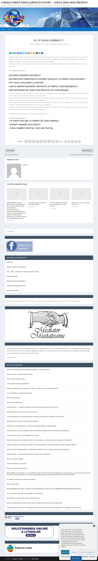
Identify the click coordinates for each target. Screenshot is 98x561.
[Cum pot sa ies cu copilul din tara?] (81, 194)
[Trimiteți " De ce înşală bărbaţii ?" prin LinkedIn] (41, 141)
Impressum (92, 556)
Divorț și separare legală (15, 459)
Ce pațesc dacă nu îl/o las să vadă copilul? (37, 203)
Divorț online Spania (13, 398)
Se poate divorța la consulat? (16, 463)
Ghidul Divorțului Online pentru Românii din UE (22, 412)
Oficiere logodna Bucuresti (25, 75)
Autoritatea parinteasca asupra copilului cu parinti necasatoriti (47, 78)
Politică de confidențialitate (16, 286)
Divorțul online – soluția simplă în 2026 (20, 374)
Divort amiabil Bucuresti (25, 124)
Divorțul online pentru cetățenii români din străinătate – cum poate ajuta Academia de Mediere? (39, 440)
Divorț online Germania (14, 402)
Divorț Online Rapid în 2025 (16, 379)
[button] (94, 526)
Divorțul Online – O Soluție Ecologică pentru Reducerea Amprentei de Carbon (32, 407)
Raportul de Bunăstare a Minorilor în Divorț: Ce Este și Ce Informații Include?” (33, 388)
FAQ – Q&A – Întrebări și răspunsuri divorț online (23, 272)
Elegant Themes (18, 559)
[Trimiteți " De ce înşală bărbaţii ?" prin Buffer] (45, 141)
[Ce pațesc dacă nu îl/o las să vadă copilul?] (38, 194)
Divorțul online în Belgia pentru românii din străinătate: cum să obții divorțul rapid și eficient (38, 449)
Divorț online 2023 (13, 484)
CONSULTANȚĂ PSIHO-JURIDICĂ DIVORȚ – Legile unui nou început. (44, 2)
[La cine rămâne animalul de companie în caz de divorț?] (60, 194)
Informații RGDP (12, 276)
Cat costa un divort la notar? (26, 82)
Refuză (74, 552)
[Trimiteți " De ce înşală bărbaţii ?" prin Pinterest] (38, 141)
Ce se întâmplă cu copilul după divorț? (19, 393)
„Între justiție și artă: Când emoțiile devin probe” (23, 435)
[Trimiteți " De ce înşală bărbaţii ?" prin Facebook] (26, 141)
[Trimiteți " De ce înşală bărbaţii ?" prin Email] (53, 141)
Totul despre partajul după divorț (18, 383)
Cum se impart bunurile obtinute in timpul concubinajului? (43, 86)
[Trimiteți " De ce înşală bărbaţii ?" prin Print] (57, 141)
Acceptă (65, 552)
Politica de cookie (12, 290)
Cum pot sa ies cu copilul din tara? (80, 203)
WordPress (35, 559)
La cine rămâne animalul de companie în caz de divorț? (59, 204)
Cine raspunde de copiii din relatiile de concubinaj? (39, 90)
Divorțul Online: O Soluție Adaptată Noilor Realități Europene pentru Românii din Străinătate (38, 430)
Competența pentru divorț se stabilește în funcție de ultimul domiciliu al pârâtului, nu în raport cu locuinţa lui (44, 507)
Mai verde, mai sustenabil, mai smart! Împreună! (23, 498)
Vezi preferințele (87, 552)
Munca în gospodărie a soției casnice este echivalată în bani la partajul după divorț (34, 503)
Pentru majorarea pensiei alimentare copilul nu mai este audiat (28, 369)
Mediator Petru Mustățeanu (16, 281)
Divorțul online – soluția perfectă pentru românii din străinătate (28, 454)
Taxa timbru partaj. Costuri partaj (31, 128)
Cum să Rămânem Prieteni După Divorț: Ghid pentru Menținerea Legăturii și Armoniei (35, 416)
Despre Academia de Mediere (16, 267)
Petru (37, 44)
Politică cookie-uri (66, 556)
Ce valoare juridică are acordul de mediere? (21, 479)
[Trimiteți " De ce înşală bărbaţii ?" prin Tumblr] (34, 141)
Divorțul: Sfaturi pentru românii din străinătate (23, 421)
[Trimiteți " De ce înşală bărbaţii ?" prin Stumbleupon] (49, 141)
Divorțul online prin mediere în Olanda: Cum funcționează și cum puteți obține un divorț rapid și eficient (41, 445)
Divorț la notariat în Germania (17, 468)
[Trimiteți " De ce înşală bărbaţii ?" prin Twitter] (30, 141)
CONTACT (10, 262)
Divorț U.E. (53, 44)
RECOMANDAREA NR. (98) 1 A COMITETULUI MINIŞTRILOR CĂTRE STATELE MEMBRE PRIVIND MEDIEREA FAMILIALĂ (44, 489)
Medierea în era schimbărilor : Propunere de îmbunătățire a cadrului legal (31, 426)
